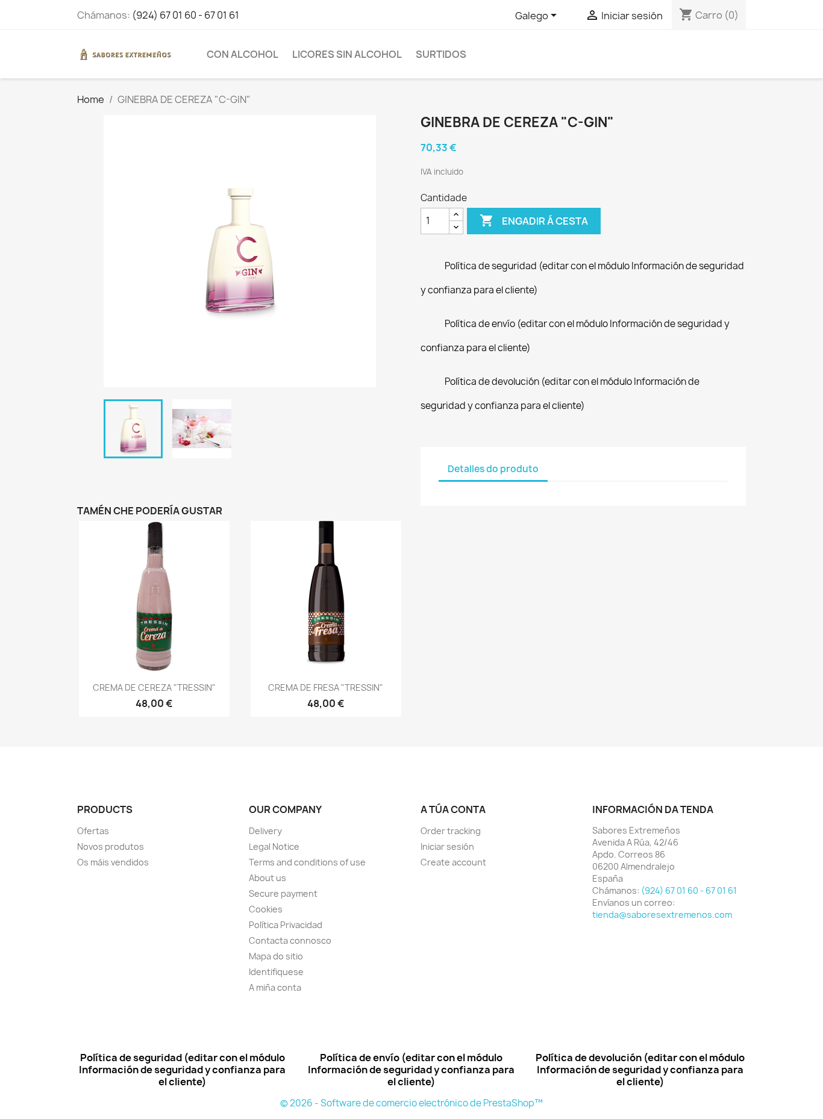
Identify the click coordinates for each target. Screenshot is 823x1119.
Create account (453, 862)
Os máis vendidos (113, 862)
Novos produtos (110, 846)
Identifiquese (276, 971)
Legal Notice (274, 846)
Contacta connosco (290, 940)
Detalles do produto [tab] (493, 469)
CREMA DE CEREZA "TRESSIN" (154, 687)
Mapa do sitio (276, 956)
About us (267, 878)
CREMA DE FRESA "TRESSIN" (325, 687)
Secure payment (283, 893)
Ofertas (93, 831)
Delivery (265, 831)
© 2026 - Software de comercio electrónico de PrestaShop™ (411, 1103)
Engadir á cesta (534, 220)
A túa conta (453, 809)
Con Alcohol (242, 54)
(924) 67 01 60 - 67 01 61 (185, 15)
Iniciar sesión (447, 846)
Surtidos (441, 54)
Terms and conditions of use (307, 862)
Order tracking (451, 831)
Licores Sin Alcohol (347, 54)
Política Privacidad (285, 924)
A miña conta (275, 987)
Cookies (266, 909)
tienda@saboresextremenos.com (662, 914)
